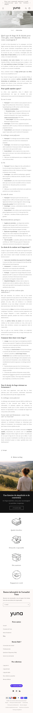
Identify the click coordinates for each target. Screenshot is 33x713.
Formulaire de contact (8, 645)
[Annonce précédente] (3, 3)
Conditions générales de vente (12, 707)
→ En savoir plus (16, 508)
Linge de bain (6, 669)
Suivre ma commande (8, 656)
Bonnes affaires (7, 679)
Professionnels (6, 649)
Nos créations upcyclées (9, 676)
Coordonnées (25, 702)
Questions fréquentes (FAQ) (10, 652)
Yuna (11, 700)
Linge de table (6, 672)
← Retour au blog (18, 30)
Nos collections (16, 662)
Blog (4, 636)
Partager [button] (5, 450)
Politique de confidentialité (13, 705)
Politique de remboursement (15, 702)
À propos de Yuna (7, 629)
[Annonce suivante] (30, 3)
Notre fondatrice (7, 632)
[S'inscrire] (28, 604)
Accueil (12, 30)
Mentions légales (23, 705)
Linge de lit (6, 665)
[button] (3, 8)
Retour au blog (17, 457)
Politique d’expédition (17, 709)
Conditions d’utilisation (24, 707)
